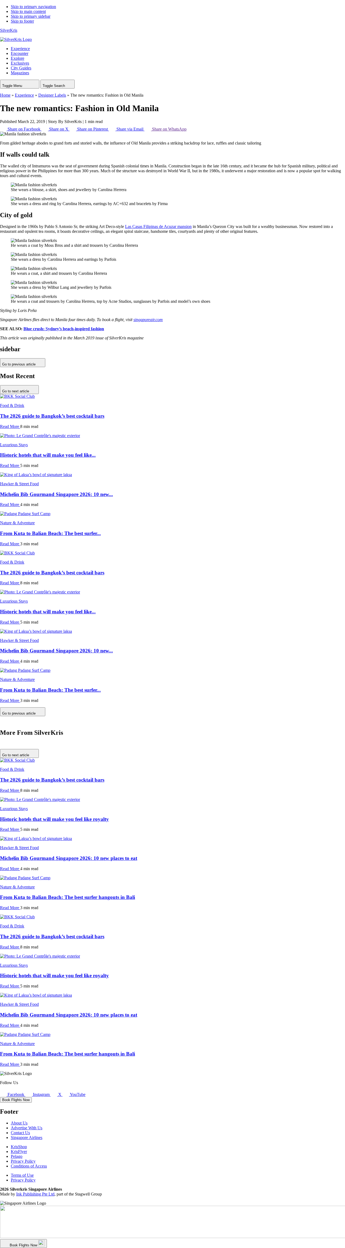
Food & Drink (12, 405)
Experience (24, 95)
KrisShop (19, 1146)
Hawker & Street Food (19, 483)
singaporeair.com (148, 319)
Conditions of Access (29, 1166)
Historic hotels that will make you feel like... (48, 455)
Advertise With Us (26, 1128)
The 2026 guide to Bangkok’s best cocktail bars (52, 416)
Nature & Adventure (17, 523)
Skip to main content (28, 11)
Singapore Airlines (26, 1137)
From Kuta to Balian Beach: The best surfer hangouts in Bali (67, 897)
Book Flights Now (16, 1100)
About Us (19, 1123)
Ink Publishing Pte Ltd (35, 1194)
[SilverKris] (16, 39)
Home (5, 95)
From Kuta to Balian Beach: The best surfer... (50, 533)
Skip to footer (22, 21)
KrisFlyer (19, 1151)
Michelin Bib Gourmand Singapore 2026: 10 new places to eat (68, 858)
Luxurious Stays (14, 444)
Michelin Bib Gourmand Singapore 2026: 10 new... (56, 494)
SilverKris (8, 30)
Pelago (16, 1156)
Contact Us (20, 1132)
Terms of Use (22, 1175)
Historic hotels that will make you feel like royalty (54, 819)
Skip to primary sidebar (30, 16)
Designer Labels (52, 95)
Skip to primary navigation (33, 6)
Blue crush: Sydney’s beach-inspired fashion (63, 328)
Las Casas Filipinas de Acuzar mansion (158, 226)
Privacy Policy (23, 1161)
